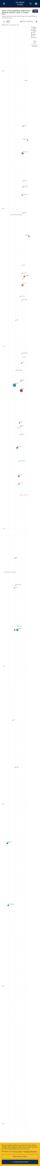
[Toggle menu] (4, 3)
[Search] (31, 3)
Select (27, 21)
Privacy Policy (17, 1151)
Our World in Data (20, 4)
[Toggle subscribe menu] (36, 3)
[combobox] (31, 3)
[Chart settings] (36, 21)
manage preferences (30, 1151)
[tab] (4, 21)
